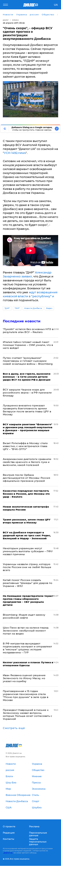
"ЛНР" (17, 308)
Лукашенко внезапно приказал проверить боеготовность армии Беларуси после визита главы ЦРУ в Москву (27, 410)
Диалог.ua (7, 853)
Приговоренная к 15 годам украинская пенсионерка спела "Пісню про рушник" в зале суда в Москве (25, 695)
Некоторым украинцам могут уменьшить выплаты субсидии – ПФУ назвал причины (28, 551)
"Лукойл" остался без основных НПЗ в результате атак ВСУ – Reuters (28, 331)
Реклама (34, 826)
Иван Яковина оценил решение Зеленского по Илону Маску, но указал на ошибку (24, 678)
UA (56, 4)
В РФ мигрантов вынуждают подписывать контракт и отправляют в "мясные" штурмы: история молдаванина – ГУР (27, 648)
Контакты (8, 839)
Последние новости (21, 321)
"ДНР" (7, 308)
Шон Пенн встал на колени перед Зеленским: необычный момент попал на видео (25, 630)
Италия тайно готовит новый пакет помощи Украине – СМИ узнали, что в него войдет (28, 345)
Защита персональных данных (38, 842)
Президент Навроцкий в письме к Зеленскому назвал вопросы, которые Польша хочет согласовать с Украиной (27, 714)
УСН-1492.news (15, 153)
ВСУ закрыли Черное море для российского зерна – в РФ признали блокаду (27, 392)
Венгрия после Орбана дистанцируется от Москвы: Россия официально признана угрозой (26, 478)
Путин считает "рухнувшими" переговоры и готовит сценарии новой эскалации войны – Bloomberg (28, 360)
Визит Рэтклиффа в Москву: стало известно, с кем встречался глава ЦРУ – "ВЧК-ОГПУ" (25, 446)
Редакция (9, 832)
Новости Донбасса (33, 308)
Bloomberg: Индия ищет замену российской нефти (24, 616)
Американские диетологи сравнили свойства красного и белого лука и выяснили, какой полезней (27, 462)
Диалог (6, 20)
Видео (49, 308)
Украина (15, 20)
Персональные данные (38, 834)
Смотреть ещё (14, 728)
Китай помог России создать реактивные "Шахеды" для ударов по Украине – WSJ (27, 583)
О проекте (9, 826)
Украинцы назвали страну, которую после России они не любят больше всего (27, 567)
